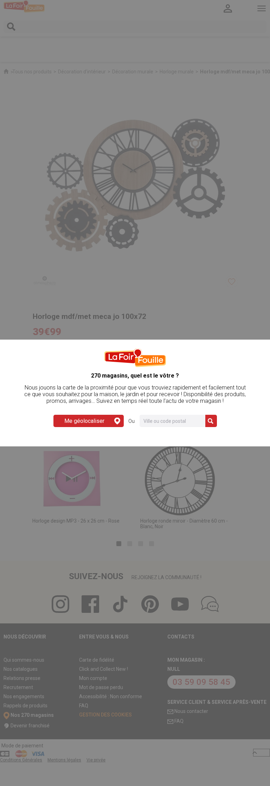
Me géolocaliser (84, 421)
